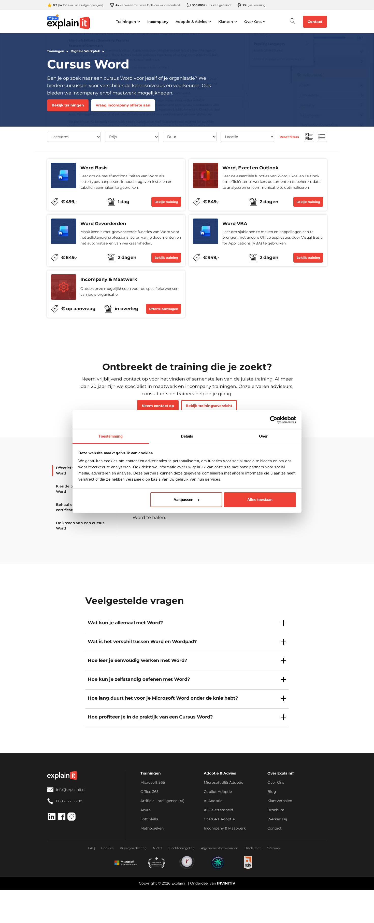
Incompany (157, 21)
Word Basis (94, 168)
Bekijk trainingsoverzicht (209, 405)
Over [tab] (263, 436)
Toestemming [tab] (110, 436)
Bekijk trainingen (68, 105)
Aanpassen (183, 499)
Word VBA (234, 223)
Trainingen (55, 51)
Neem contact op (158, 405)
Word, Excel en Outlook (250, 168)
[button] (128, 21)
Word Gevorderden (103, 223)
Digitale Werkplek (85, 51)
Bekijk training (166, 202)
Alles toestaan (259, 499)
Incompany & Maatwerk (108, 279)
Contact (315, 21)
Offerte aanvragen (163, 309)
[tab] (78, 525)
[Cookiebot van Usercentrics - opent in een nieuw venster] (273, 420)
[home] (68, 21)
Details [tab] (187, 436)
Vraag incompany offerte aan (123, 105)
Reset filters (289, 137)
